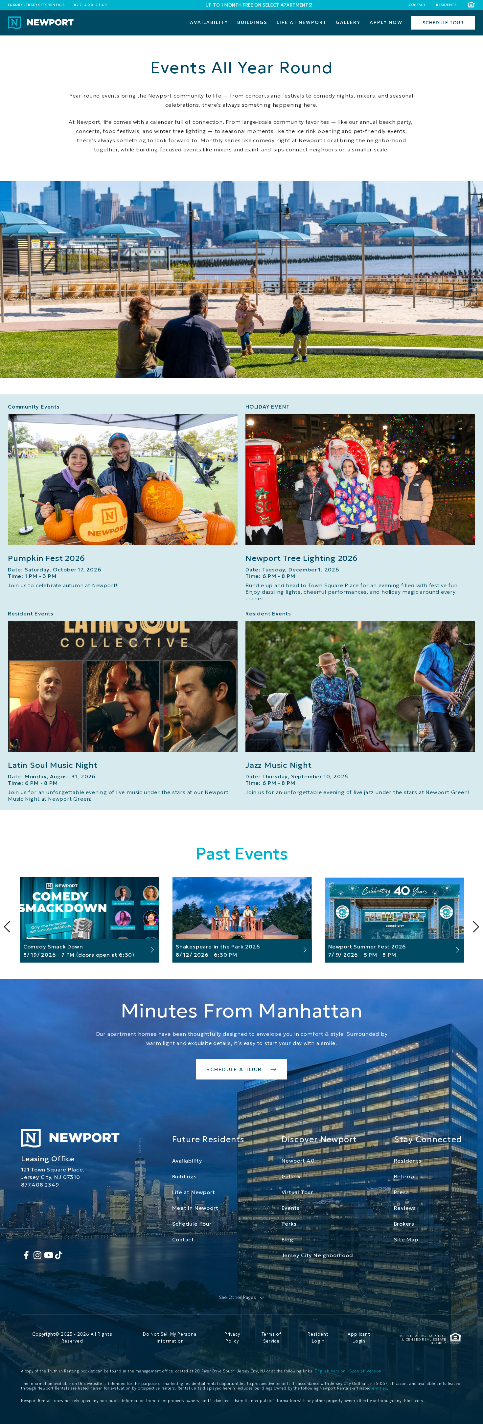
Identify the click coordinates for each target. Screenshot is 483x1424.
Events (291, 1208)
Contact (417, 5)
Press (401, 1192)
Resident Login (318, 1337)
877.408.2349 (91, 5)
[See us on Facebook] (26, 1255)
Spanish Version (365, 1371)
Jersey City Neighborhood (317, 1255)
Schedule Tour (192, 1223)
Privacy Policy (232, 1337)
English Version (331, 1371)
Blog (287, 1239)
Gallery (291, 1176)
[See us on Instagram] (37, 1255)
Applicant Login (359, 1337)
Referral (405, 1176)
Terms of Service (271, 1337)
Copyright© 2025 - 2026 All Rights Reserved (72, 1337)
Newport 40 (298, 1160)
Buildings (184, 1176)
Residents (446, 5)
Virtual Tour (297, 1192)
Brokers (404, 1223)
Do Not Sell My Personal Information (170, 1337)
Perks (289, 1223)
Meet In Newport (195, 1208)
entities (379, 1388)
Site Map (406, 1239)
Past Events (242, 853)
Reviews (405, 1208)
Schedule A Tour (234, 1069)
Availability (187, 1160)
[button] (241, 1297)
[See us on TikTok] (59, 1255)
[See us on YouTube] (48, 1255)
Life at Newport (193, 1192)
